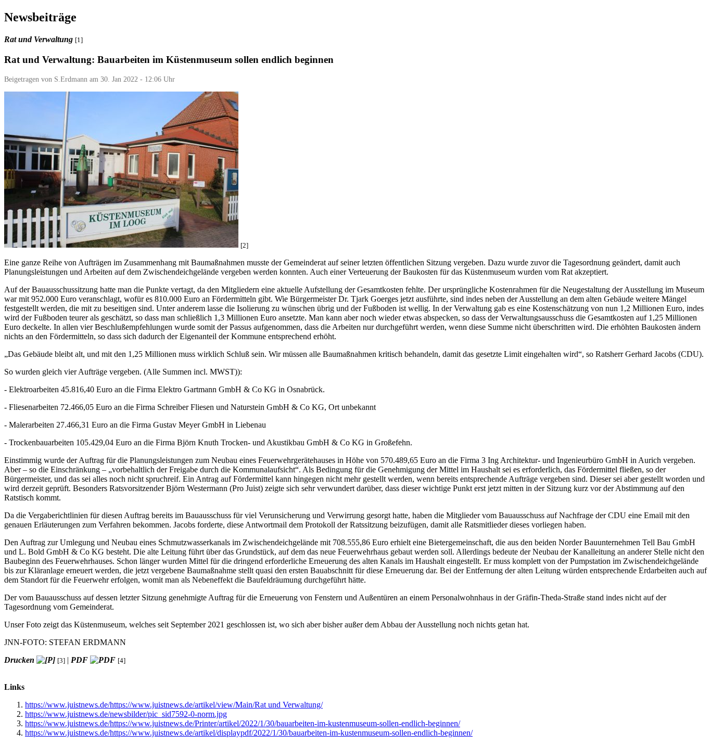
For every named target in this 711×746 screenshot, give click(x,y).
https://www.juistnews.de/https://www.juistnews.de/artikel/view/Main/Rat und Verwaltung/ (174, 704)
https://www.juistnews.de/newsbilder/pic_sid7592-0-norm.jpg (126, 714)
